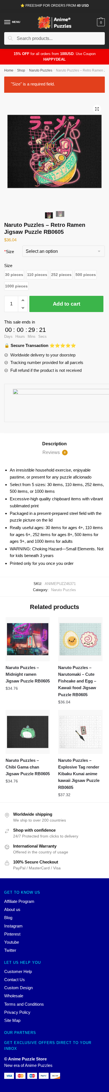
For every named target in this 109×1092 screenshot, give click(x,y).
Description (54, 443)
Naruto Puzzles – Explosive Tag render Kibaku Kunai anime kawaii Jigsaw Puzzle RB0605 (78, 774)
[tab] (54, 444)
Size (9, 251)
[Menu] (7, 22)
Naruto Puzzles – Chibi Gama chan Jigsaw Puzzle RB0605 (28, 767)
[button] (14, 274)
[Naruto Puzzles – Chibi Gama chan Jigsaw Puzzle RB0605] (28, 732)
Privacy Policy (17, 1012)
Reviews (54, 452)
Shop (21, 70)
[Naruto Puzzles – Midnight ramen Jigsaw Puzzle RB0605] (28, 639)
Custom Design (18, 987)
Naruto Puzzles (40, 70)
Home (8, 70)
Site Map (12, 1020)
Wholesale (13, 995)
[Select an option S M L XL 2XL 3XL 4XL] (63, 252)
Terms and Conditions (24, 1004)
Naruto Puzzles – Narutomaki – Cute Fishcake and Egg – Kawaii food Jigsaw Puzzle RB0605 (77, 681)
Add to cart (66, 304)
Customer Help (18, 971)
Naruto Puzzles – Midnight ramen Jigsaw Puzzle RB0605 (28, 674)
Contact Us (14, 979)
